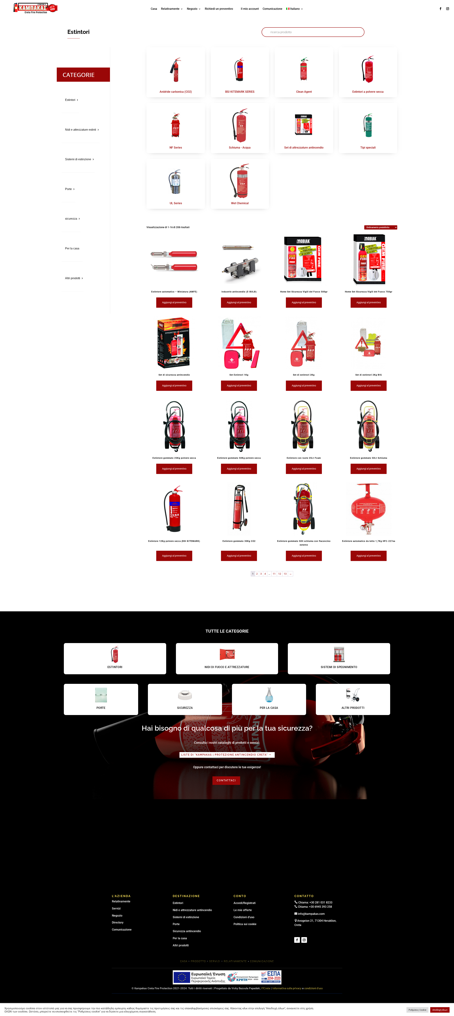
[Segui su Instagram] (447, 9)
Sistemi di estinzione (78, 159)
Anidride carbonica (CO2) (176, 91)
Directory (117, 922)
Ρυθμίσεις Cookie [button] (417, 1010)
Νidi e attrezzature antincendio (192, 910)
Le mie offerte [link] (243, 910)
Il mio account (250, 9)
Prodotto (198, 961)
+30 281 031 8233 (320, 902)
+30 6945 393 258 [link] (320, 906)
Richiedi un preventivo (219, 9)
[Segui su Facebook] (440, 9)
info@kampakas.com (311, 913)
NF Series (176, 147)
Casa (154, 9)
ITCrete (265, 988)
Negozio (192, 9)
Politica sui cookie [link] (245, 924)
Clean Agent (304, 91)
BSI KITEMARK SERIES (239, 91)
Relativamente (170, 9)
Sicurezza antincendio (187, 931)
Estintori (70, 99)
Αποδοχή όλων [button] (439, 1010)
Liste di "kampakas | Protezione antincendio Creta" (224, 754)
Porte (68, 189)
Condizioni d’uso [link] (244, 917)
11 (274, 573)
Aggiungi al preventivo (174, 302)
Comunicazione (272, 9)
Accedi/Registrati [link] (245, 903)
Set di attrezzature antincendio (303, 147)
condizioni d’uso (313, 988)
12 (279, 573)
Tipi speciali (368, 147)
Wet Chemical (240, 203)
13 (285, 573)
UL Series (176, 203)
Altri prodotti (72, 278)
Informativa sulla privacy (286, 988)
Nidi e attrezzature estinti (80, 129)
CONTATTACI (226, 780)
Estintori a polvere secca (368, 91)
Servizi (116, 908)
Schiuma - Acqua (240, 147)
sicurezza (71, 218)
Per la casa (72, 248)
